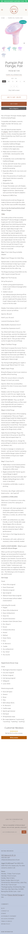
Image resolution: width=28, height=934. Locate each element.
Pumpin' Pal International (14, 75)
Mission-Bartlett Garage (15, 895)
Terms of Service (6, 921)
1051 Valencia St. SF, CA (8, 855)
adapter (5, 132)
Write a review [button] (14, 737)
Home (3, 18)
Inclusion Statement (7, 918)
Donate (3, 913)
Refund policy (5, 924)
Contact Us (5, 911)
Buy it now (14, 104)
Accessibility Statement (8, 916)
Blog (3, 908)
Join (24, 832)
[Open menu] (3, 10)
